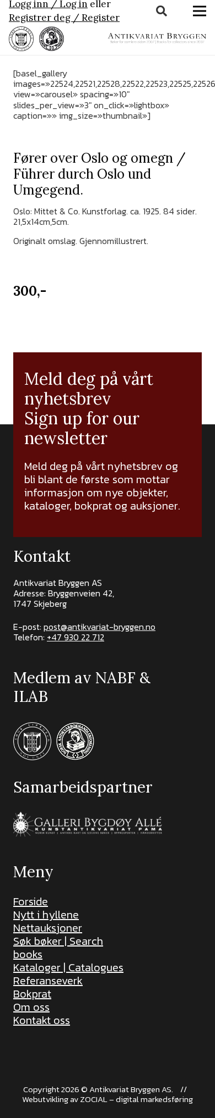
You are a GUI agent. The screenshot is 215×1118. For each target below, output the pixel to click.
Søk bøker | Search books (58, 947)
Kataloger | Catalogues (68, 967)
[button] (161, 11)
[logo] (157, 38)
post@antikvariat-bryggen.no (99, 626)
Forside (30, 901)
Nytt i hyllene (46, 914)
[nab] (51, 38)
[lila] (21, 38)
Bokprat (32, 994)
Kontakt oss (41, 1020)
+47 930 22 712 (75, 637)
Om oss (31, 1007)
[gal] (89, 824)
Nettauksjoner (47, 928)
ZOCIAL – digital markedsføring (136, 1099)
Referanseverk (48, 980)
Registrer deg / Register (64, 18)
